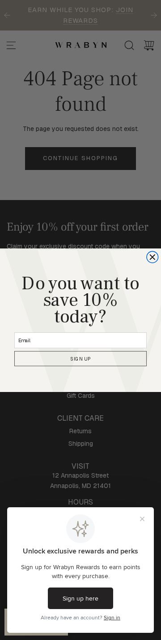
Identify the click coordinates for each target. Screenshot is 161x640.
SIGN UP (80, 359)
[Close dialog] (152, 257)
